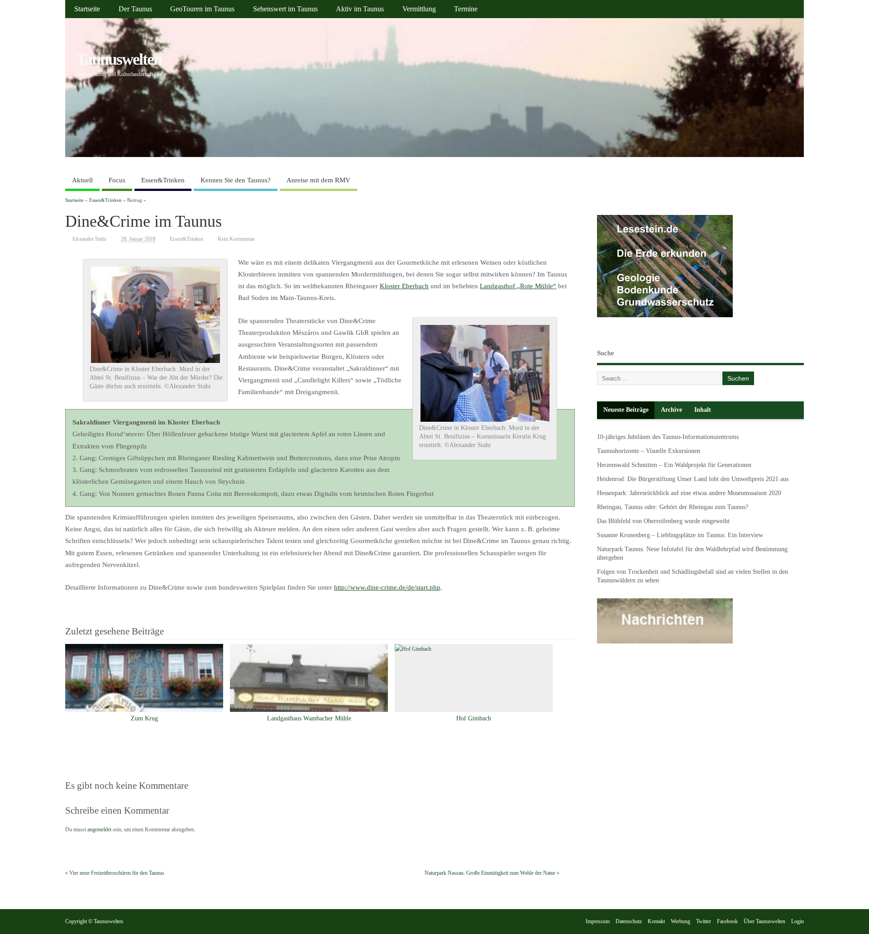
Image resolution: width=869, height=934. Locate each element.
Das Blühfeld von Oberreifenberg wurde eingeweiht (663, 521)
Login (797, 921)
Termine (465, 9)
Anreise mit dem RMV (318, 180)
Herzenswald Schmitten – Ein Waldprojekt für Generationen (674, 465)
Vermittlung (419, 9)
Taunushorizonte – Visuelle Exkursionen (648, 451)
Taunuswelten (119, 59)
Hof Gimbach (473, 718)
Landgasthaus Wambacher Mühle (309, 718)
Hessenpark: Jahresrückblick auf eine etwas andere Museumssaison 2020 (689, 493)
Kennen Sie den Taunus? (236, 180)
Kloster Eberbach (404, 286)
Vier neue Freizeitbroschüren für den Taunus (116, 873)
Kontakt (656, 921)
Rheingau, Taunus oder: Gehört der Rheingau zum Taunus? (672, 507)
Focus (117, 180)
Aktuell (82, 180)
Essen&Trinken (163, 180)
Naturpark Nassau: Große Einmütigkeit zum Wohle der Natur (490, 873)
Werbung (680, 921)
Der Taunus (135, 9)
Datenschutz (629, 921)
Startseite (87, 9)
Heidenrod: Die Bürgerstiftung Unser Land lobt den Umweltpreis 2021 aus (692, 479)
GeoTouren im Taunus (202, 9)
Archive (671, 409)
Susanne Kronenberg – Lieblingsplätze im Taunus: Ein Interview (680, 535)
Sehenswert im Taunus (285, 9)
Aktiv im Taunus (360, 9)
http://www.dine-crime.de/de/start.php (387, 587)
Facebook (727, 921)
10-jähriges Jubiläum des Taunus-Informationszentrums (668, 437)
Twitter (703, 921)
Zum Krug (144, 718)
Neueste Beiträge (626, 409)
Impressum (598, 921)
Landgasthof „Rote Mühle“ (518, 286)
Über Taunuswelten (764, 921)
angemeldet (99, 829)
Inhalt (702, 409)
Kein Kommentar (236, 239)
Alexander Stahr (89, 239)
